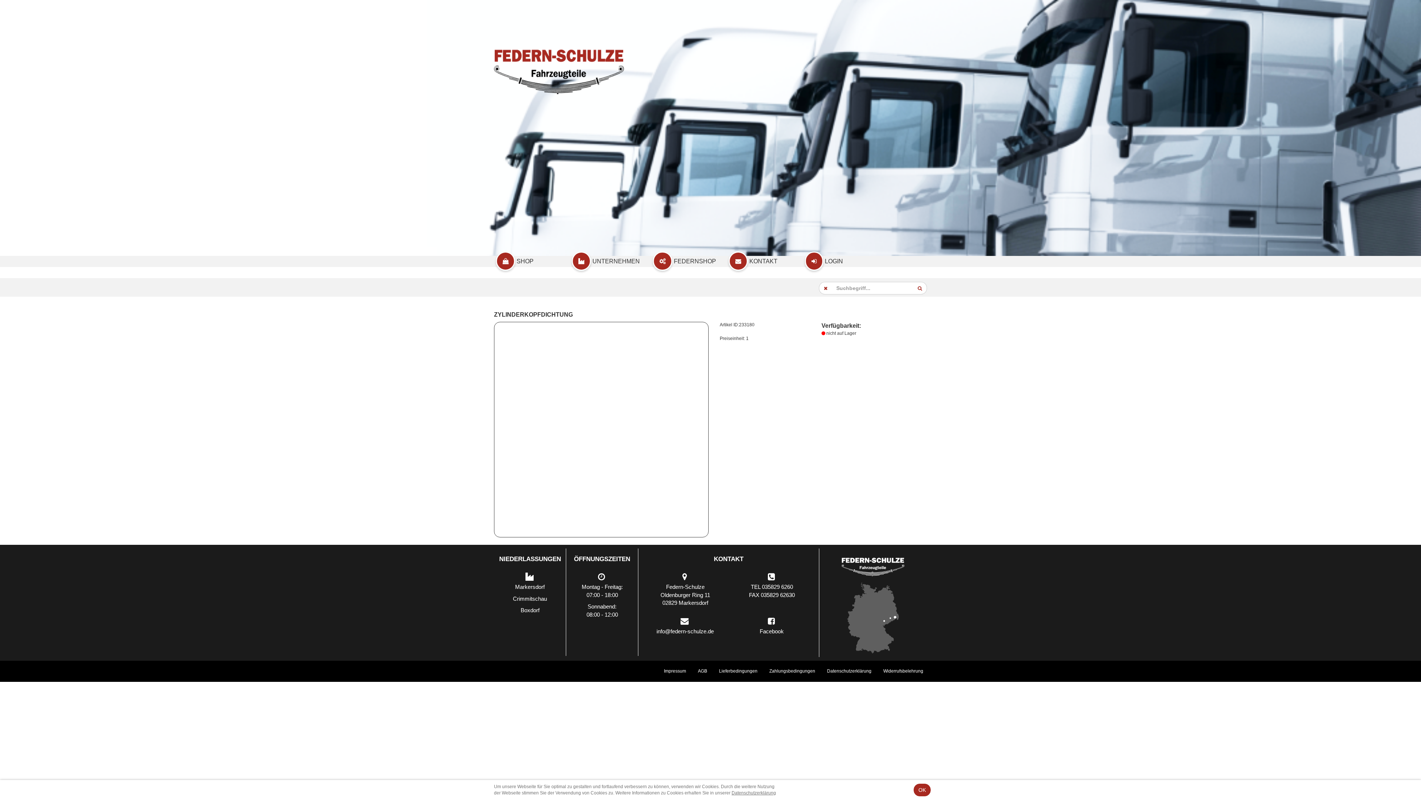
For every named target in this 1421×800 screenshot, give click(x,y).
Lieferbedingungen (738, 671)
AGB (702, 671)
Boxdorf (530, 610)
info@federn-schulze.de (685, 631)
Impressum (675, 671)
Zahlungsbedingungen (792, 671)
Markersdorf (530, 587)
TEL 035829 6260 (772, 587)
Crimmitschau (530, 599)
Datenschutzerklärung (849, 671)
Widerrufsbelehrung (903, 671)
